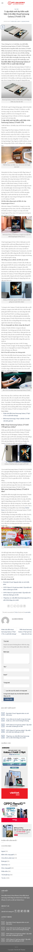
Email (5, 674)
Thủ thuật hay (5, 874)
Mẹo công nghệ (6, 868)
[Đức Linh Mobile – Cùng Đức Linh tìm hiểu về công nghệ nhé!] (16, 3)
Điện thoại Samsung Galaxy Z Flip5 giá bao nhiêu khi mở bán (25, 632)
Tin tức (16, 9)
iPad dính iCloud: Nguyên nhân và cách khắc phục (17, 714)
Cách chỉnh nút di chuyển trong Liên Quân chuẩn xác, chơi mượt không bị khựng (18, 719)
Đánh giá (4, 861)
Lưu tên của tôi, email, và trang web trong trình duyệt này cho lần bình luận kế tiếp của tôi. (16, 693)
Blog (16, 947)
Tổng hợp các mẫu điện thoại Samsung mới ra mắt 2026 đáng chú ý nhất (17, 736)
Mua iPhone (15, 895)
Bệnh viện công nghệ (7, 854)
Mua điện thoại (5, 895)
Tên (5, 666)
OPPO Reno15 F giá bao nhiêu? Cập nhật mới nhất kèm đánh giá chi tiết (18, 731)
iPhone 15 (4, 900)
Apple (3, 851)
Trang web (7, 682)
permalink (27, 612)
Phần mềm (4, 871)
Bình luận (6, 652)
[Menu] (2, 3)
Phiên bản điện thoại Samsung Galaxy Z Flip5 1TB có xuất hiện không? (8, 632)
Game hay (4, 864)
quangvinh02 (25, 21)
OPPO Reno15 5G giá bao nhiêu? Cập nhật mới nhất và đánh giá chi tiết (19, 725)
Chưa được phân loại (7, 858)
